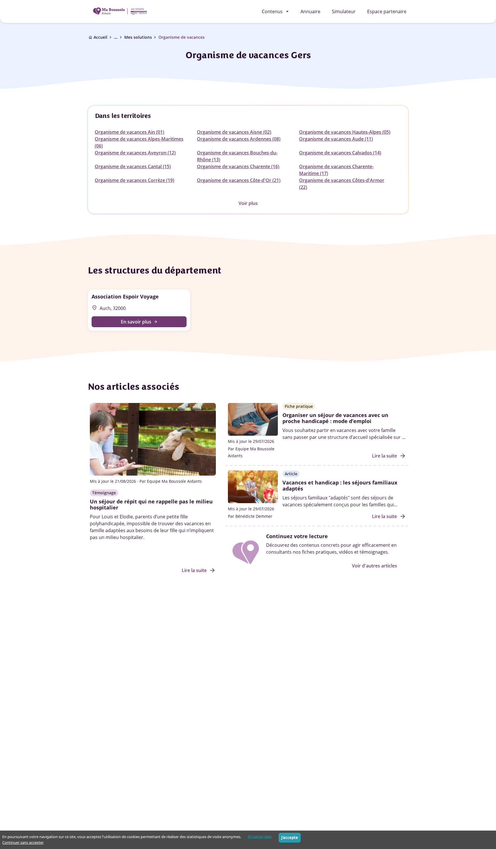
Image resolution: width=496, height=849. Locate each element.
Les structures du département (154, 270)
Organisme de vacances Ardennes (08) (238, 139)
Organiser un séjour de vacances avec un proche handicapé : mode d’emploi (335, 418)
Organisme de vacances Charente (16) (238, 166)
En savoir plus (260, 836)
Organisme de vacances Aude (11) (336, 139)
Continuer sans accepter (23, 842)
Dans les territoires (123, 116)
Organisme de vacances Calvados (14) (340, 153)
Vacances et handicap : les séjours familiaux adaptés (339, 485)
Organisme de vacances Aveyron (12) (135, 153)
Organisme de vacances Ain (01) (129, 132)
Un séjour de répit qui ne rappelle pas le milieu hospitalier (151, 504)
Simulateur (344, 11)
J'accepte (289, 837)
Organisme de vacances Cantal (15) (133, 166)
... (118, 37)
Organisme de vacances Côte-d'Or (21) (238, 180)
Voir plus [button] (248, 203)
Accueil (100, 37)
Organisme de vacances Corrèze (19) (134, 180)
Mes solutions (138, 37)
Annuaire (310, 11)
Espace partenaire (386, 11)
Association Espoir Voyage (125, 296)
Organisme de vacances (181, 37)
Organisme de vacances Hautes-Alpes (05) (344, 132)
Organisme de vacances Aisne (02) (234, 132)
